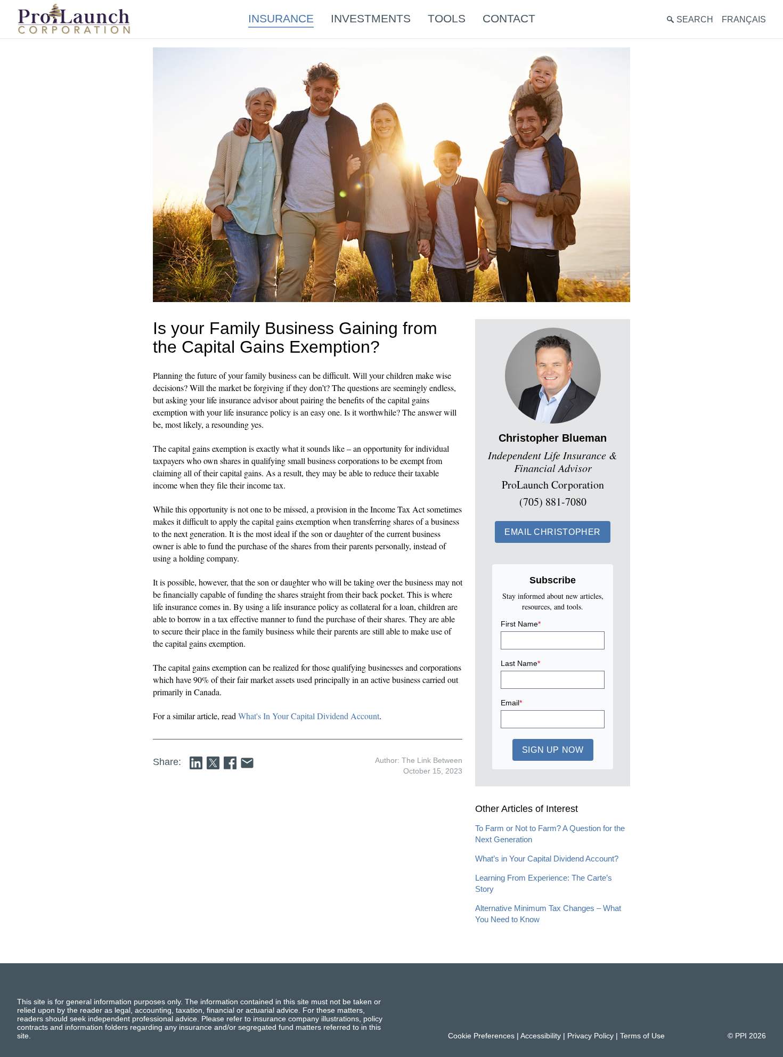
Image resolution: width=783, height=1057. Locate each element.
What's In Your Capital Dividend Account (308, 715)
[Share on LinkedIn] (196, 763)
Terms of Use (642, 1035)
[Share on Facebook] (230, 763)
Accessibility (540, 1035)
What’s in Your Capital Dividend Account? (546, 858)
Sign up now (553, 749)
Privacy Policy (590, 1035)
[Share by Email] (247, 763)
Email (511, 702)
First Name (521, 624)
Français (744, 19)
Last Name (520, 663)
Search (694, 19)
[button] (552, 532)
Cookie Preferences (481, 1035)
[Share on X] (213, 763)
